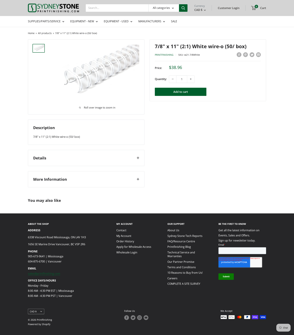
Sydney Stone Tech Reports (184, 236)
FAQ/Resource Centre (181, 241)
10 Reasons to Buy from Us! (185, 273)
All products (45, 33)
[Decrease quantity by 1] (172, 79)
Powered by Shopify (39, 324)
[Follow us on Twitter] (133, 317)
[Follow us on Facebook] (126, 317)
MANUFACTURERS (149, 21)
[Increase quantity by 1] (190, 79)
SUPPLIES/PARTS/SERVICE (44, 21)
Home (31, 33)
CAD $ (33, 311)
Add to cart (180, 92)
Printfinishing (164, 54)
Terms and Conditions (181, 267)
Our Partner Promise (180, 262)
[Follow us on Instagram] (139, 317)
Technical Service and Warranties (181, 254)
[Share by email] (258, 54)
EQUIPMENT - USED (116, 21)
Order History (125, 241)
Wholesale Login (126, 252)
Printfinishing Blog (179, 247)
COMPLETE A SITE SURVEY (183, 284)
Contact (121, 230)
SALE (174, 21)
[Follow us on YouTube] (146, 317)
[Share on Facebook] (239, 54)
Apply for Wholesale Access (133, 247)
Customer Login (229, 8)
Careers (172, 278)
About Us (173, 230)
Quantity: (161, 79)
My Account (123, 236)
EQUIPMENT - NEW (82, 21)
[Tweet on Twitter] (252, 54)
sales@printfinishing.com (44, 273)
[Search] (183, 8)
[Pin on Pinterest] (245, 54)
